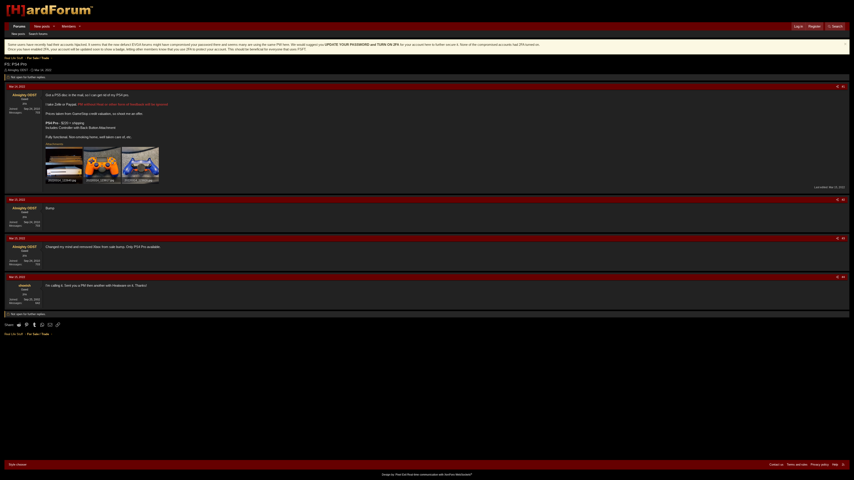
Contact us (776, 464)
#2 (843, 199)
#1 (843, 86)
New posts (42, 26)
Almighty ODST (18, 70)
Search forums (38, 34)
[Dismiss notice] (845, 44)
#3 (843, 238)
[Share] (837, 86)
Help (835, 464)
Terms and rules (797, 464)
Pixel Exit (401, 474)
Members (69, 26)
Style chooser (17, 464)
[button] (53, 26)
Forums (19, 26)
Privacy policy (820, 464)
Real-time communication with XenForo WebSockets (439, 474)
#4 (843, 277)
